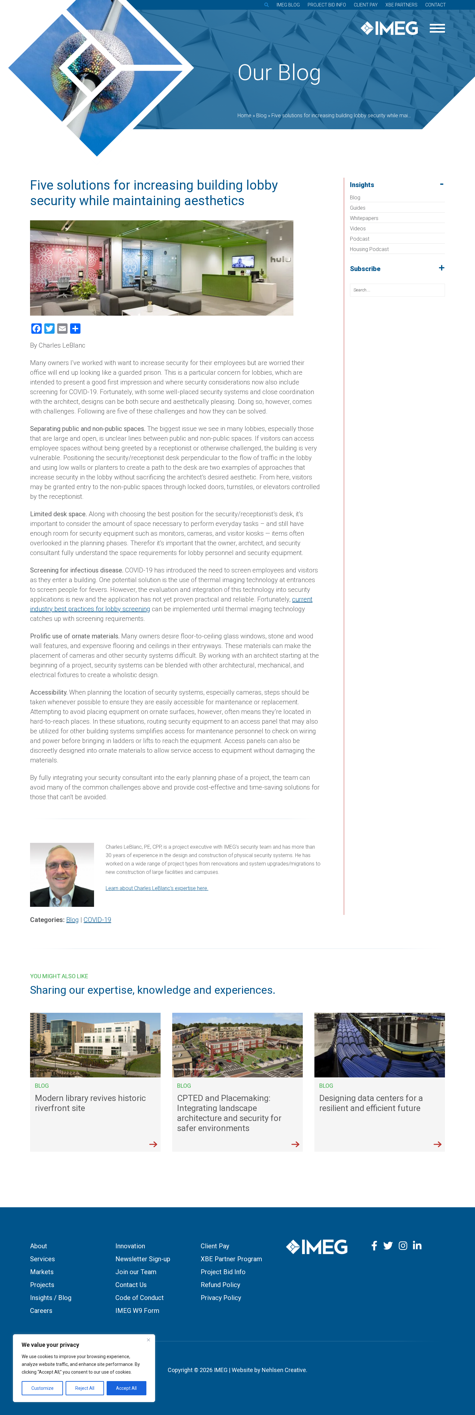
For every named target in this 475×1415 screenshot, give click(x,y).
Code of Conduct (139, 1298)
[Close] (148, 1340)
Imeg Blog (288, 4)
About (38, 1246)
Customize (42, 1388)
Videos (358, 228)
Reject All (84, 1388)
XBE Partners (401, 4)
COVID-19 (97, 920)
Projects (42, 1285)
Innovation (130, 1246)
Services (42, 1259)
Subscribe (365, 269)
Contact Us (131, 1285)
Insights (362, 185)
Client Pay (366, 4)
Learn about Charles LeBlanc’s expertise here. (157, 888)
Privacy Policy (221, 1298)
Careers (41, 1311)
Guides (357, 208)
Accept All (126, 1388)
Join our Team (135, 1272)
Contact (435, 4)
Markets (42, 1272)
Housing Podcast (369, 249)
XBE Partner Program (231, 1259)
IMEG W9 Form (137, 1311)
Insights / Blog (50, 1298)
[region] (84, 1368)
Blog (355, 197)
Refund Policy (220, 1285)
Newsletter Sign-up (142, 1259)
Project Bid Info (327, 4)
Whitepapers (364, 218)
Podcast (359, 239)
